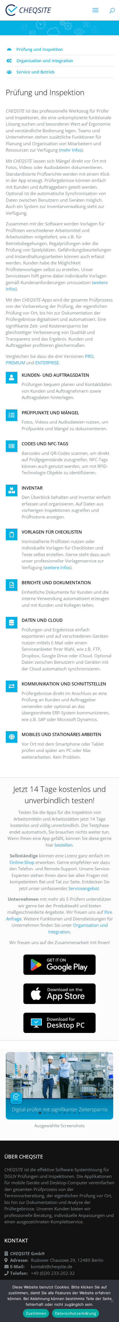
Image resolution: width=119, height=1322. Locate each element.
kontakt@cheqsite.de (51, 1266)
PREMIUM (15, 362)
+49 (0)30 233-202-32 (53, 1273)
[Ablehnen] (112, 1301)
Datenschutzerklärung (75, 1313)
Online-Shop (22, 862)
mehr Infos (71, 150)
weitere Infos (57, 567)
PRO (89, 356)
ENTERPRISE (47, 362)
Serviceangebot (83, 888)
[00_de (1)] (59, 1118)
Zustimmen (36, 1313)
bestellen (63, 845)
